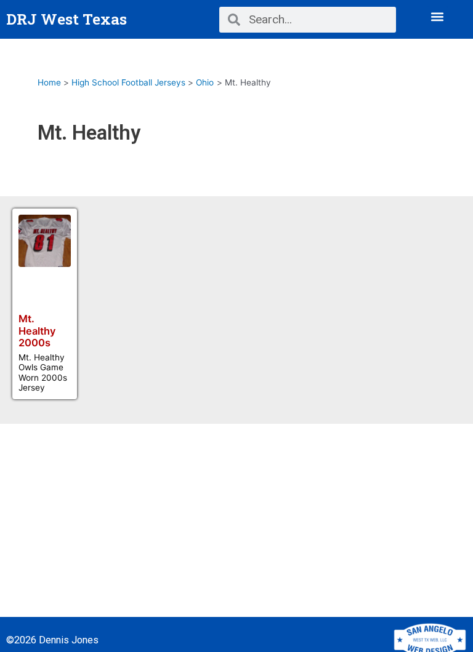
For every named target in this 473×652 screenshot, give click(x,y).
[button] (437, 16)
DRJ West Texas (66, 19)
